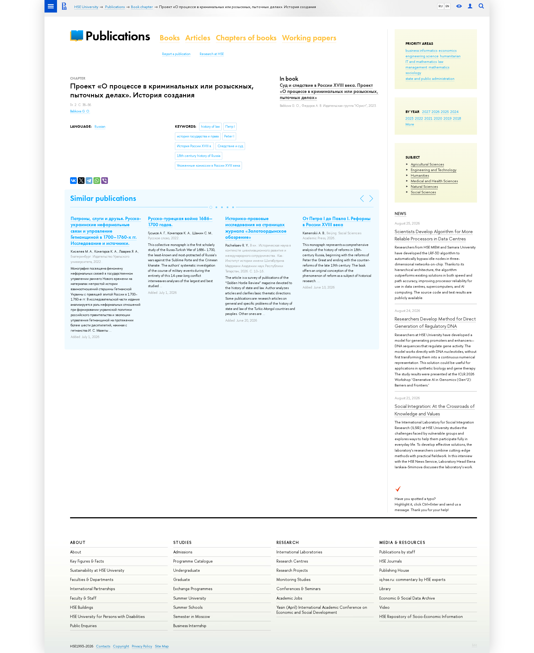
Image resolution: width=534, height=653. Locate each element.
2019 (448, 118)
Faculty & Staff (83, 598)
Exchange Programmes (192, 588)
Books (170, 38)
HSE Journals (390, 561)
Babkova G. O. (80, 111)
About (78, 542)
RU (441, 6)
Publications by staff (397, 552)
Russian (100, 126)
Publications (117, 35)
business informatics (421, 50)
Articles (197, 38)
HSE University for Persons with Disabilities (107, 616)
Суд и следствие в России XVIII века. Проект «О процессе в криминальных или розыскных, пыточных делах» (329, 91)
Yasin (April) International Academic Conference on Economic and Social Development (321, 610)
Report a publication (176, 54)
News (400, 213)
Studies (182, 542)
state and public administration (430, 78)
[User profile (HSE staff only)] (470, 6)
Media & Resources (402, 542)
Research (287, 542)
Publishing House (394, 570)
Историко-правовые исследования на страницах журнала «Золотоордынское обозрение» (255, 227)
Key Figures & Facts (87, 561)
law (440, 61)
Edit (474, 645)
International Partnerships (92, 588)
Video (384, 607)
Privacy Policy (142, 646)
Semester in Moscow (191, 616)
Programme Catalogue (193, 561)
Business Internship (189, 625)
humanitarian (450, 55)
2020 (438, 118)
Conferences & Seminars (298, 588)
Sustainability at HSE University (97, 570)
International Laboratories (299, 552)
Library (385, 588)
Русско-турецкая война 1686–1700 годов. (180, 221)
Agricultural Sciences (427, 164)
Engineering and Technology (433, 169)
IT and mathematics (421, 61)
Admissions (182, 552)
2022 (419, 118)
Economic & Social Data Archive (407, 598)
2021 (428, 118)
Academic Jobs (289, 598)
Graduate (181, 579)
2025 (445, 111)
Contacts (103, 646)
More (410, 124)
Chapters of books (246, 38)
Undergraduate (186, 570)
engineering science (422, 55)
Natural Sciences (424, 186)
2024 (454, 111)
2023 (410, 118)
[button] (211, 207)
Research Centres (292, 561)
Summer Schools (187, 607)
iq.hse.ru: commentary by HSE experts (412, 579)
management (416, 67)
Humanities (420, 175)
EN (447, 6)
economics (447, 50)
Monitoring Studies (293, 579)
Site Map (162, 646)
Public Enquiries (83, 625)
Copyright (121, 646)
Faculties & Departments (91, 579)
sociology (413, 72)
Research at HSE (212, 54)
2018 (457, 118)
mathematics (439, 67)
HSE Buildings (81, 607)
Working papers (309, 38)
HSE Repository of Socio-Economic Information (421, 616)
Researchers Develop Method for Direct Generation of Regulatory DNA (435, 322)
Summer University (189, 598)
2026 (435, 111)
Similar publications (103, 198)
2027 (426, 111)
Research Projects (292, 570)
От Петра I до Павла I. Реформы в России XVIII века (336, 221)
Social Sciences (423, 191)
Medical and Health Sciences (434, 180)
